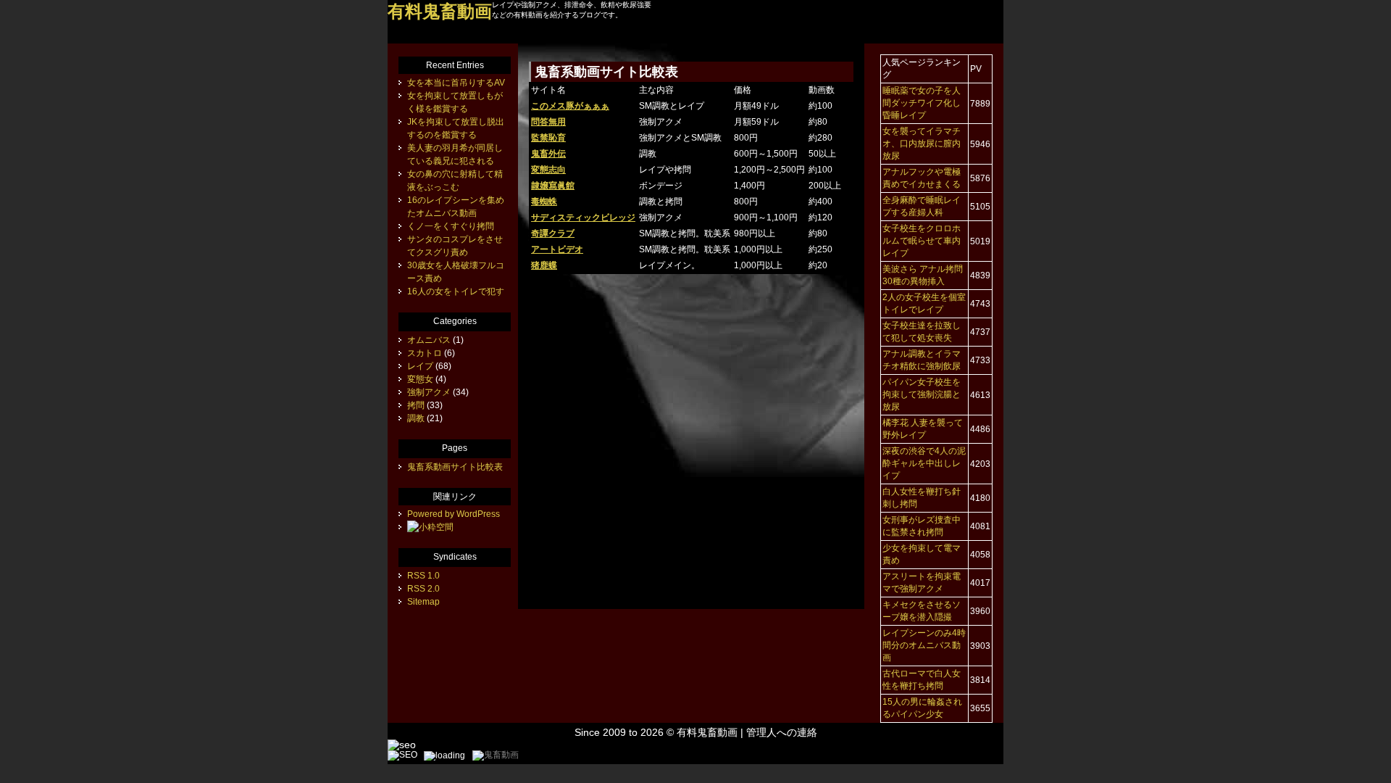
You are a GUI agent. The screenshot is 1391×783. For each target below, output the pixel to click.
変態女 (420, 379)
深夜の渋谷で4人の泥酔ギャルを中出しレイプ (924, 463)
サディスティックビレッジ (583, 217)
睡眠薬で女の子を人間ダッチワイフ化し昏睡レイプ (921, 103)
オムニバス (429, 340)
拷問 (416, 405)
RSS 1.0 (423, 576)
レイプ (420, 366)
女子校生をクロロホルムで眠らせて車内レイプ (921, 240)
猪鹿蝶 (544, 265)
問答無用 (548, 122)
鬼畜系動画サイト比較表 (455, 467)
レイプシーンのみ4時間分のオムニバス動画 (924, 645)
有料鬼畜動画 (707, 732)
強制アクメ (429, 392)
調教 (416, 418)
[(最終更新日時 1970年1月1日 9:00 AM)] (430, 527)
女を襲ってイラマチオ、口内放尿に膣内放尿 (921, 143)
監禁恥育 (548, 138)
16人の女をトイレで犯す (455, 291)
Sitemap (423, 602)
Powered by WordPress (453, 514)
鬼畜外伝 (548, 154)
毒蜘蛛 (544, 201)
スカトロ (424, 353)
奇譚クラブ (553, 233)
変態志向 (548, 170)
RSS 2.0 (423, 589)
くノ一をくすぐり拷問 (450, 226)
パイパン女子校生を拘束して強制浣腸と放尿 (921, 394)
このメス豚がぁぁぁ (570, 106)
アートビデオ (557, 249)
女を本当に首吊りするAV (456, 83)
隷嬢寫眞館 (553, 186)
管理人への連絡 (781, 732)
